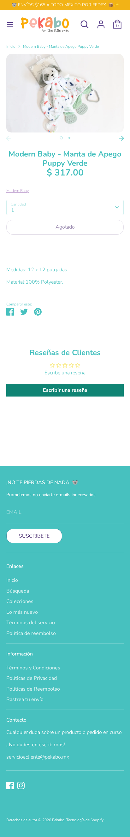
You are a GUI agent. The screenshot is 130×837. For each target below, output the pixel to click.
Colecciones (19, 601)
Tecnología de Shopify (84, 819)
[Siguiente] (121, 138)
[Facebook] (10, 785)
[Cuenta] (101, 21)
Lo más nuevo (22, 612)
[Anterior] (8, 138)
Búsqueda (17, 591)
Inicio (10, 46)
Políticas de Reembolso (33, 689)
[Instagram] (21, 785)
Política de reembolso (31, 633)
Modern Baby (17, 190)
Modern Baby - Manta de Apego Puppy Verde (61, 46)
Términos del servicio (30, 622)
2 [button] (69, 138)
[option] (65, 93)
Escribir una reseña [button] (65, 390)
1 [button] (61, 137)
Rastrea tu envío (25, 699)
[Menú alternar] (8, 24)
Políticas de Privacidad (31, 678)
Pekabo (58, 819)
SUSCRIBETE (34, 535)
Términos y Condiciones (33, 667)
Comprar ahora (65, 246)
